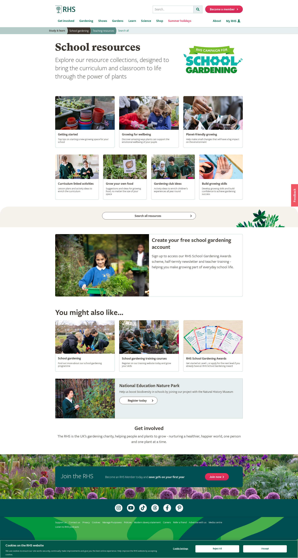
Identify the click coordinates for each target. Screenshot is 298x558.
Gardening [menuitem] (86, 21)
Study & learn (57, 30)
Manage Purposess (112, 522)
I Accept (265, 548)
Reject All (217, 548)
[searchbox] (173, 9)
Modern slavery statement (147, 522)
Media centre (215, 522)
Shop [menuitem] (159, 21)
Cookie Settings (180, 548)
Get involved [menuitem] (66, 21)
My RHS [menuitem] (231, 21)
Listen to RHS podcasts (67, 526)
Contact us (74, 522)
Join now (215, 477)
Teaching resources (103, 30)
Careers (167, 522)
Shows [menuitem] (102, 21)
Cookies (96, 522)
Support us (61, 522)
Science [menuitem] (146, 21)
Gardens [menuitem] (117, 21)
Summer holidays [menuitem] (179, 21)
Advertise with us (197, 522)
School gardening (78, 30)
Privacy (86, 522)
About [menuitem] (217, 21)
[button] (294, 195)
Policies (128, 522)
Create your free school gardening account (149, 265)
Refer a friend (180, 522)
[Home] (65, 10)
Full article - (85, 121)
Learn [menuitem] (132, 21)
